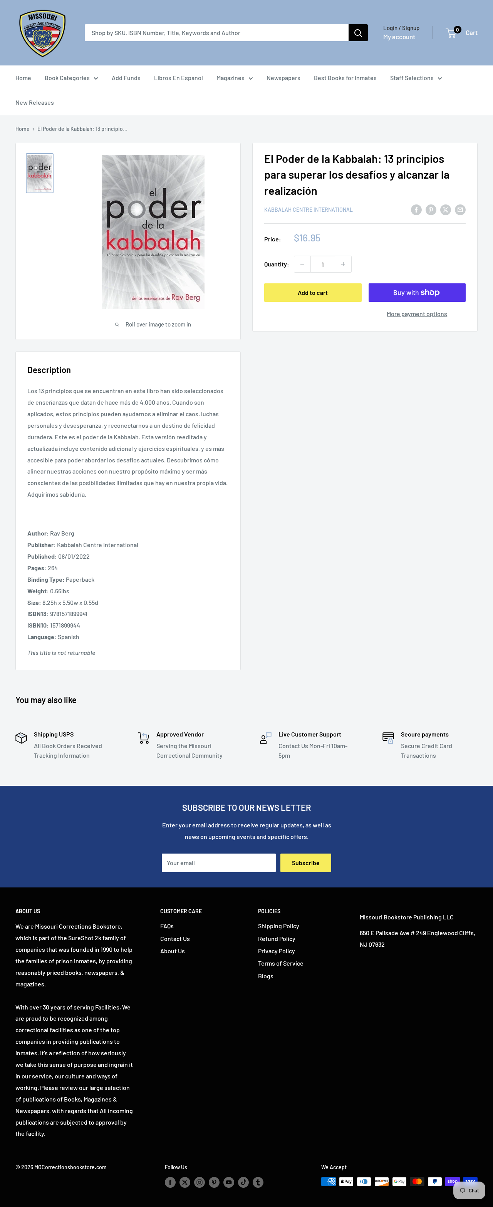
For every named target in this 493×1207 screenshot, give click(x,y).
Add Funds (126, 77)
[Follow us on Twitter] (184, 1182)
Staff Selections (412, 77)
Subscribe (306, 862)
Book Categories (67, 77)
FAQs (167, 925)
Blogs (265, 975)
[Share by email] (460, 209)
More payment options (417, 313)
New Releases (34, 102)
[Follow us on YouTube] (228, 1182)
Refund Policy (276, 938)
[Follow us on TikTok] (243, 1182)
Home (23, 77)
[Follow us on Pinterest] (214, 1182)
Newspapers (283, 77)
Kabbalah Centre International (308, 209)
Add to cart (313, 292)
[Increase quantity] (343, 264)
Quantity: (276, 264)
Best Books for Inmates (345, 77)
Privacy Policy (276, 950)
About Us (172, 950)
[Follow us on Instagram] (199, 1182)
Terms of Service (281, 963)
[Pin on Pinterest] (431, 209)
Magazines (230, 77)
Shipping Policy (278, 925)
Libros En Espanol (178, 77)
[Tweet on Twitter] (445, 209)
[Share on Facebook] (416, 209)
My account (399, 36)
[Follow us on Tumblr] (258, 1182)
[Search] (358, 32)
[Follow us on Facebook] (170, 1182)
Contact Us (175, 938)
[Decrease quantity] (302, 264)
